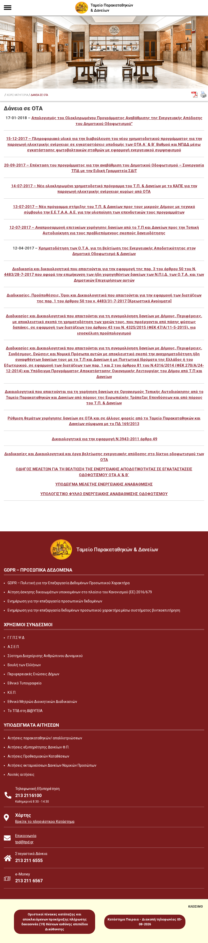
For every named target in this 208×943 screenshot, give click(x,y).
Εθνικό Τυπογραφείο (25, 683)
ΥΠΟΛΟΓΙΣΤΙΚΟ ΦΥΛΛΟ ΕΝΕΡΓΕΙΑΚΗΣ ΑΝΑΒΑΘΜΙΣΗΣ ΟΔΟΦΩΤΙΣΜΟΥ (104, 494)
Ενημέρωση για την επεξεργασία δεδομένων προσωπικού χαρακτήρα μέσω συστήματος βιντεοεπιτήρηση (94, 610)
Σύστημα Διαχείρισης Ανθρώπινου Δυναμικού (45, 656)
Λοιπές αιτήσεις (21, 774)
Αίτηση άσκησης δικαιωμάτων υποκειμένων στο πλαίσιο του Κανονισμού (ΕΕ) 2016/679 (80, 592)
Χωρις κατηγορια (17, 95)
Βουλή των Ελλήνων (24, 665)
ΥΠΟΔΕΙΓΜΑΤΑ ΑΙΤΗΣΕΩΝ (31, 725)
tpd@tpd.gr (24, 842)
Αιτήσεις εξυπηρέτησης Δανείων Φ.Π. (38, 747)
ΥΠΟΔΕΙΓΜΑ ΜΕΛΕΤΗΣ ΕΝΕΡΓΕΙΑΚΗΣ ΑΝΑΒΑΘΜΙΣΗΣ (104, 484)
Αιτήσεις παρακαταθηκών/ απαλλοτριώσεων (45, 738)
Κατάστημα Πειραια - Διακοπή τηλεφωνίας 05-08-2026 (145, 921)
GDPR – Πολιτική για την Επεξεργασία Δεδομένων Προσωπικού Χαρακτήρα (69, 583)
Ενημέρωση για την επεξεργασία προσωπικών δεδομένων (55, 601)
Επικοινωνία (25, 835)
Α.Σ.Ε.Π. (14, 647)
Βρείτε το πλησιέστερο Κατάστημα (44, 821)
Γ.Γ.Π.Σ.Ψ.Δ (16, 638)
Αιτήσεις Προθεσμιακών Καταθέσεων (38, 756)
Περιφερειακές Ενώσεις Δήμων (33, 674)
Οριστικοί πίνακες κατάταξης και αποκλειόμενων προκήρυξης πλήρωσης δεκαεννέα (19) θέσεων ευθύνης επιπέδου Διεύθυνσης (54, 921)
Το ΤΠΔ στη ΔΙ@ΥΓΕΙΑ (25, 711)
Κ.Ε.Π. (12, 692)
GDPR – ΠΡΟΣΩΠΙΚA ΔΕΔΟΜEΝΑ (38, 570)
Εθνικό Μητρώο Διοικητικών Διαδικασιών (42, 702)
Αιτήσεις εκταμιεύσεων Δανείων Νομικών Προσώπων (52, 765)
